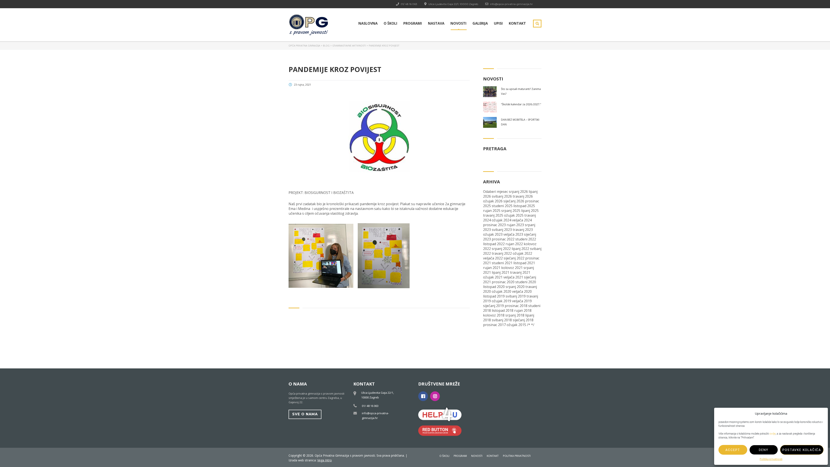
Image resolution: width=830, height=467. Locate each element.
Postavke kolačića (801, 450)
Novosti (458, 23)
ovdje (773, 433)
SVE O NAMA (305, 414)
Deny (763, 450)
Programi (412, 23)
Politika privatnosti (771, 459)
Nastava (436, 23)
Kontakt (517, 23)
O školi (390, 23)
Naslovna (368, 23)
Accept (732, 450)
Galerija (480, 23)
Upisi (498, 23)
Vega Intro (324, 460)
